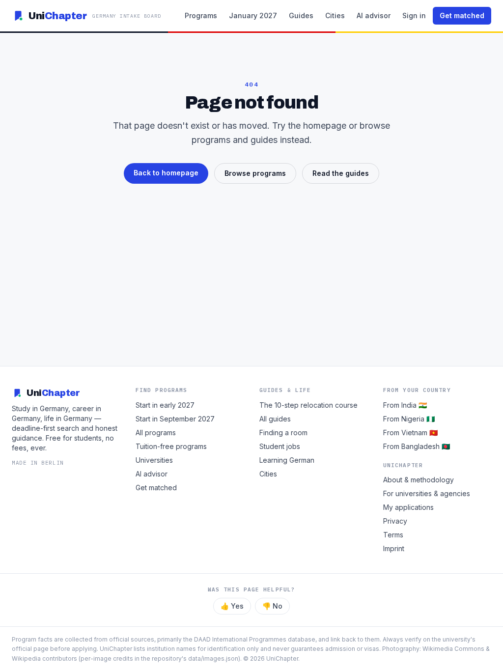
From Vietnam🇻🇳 (410, 432)
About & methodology (418, 479)
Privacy (395, 521)
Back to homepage (166, 172)
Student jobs (279, 446)
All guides (275, 419)
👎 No (272, 606)
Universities (154, 460)
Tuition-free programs (171, 446)
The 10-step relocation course (308, 405)
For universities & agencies (426, 493)
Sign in (414, 15)
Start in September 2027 (175, 419)
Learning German (286, 460)
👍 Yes (232, 606)
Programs (201, 15)
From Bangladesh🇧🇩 (416, 446)
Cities (335, 15)
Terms (393, 535)
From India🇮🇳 (405, 405)
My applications (408, 507)
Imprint (393, 548)
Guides (301, 15)
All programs (156, 432)
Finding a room (283, 432)
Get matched (462, 15)
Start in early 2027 (165, 405)
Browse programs (255, 173)
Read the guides (340, 173)
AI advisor (374, 15)
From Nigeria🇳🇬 (409, 419)
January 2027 (253, 15)
